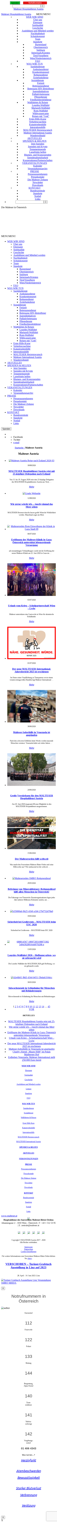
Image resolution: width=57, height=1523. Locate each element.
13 (40, 1006)
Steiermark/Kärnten (40, 52)
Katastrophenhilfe (37, 124)
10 (30, 1006)
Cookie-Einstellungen (28, 1251)
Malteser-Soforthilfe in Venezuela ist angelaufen (31, 733)
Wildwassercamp (41, 113)
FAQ (37, 61)
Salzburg (40, 50)
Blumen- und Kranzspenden (37, 154)
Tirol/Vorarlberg (40, 55)
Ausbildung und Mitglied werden (38, 30)
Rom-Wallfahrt (41, 110)
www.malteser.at (9, 1215)
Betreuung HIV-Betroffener (40, 88)
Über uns (37, 19)
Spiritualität (37, 25)
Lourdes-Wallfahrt (40, 105)
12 (37, 1006)
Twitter (16, 439)
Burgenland (40, 44)
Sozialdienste (37, 80)
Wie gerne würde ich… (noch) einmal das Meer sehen (31, 505)
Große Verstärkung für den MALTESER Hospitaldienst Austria (31, 797)
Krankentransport (40, 72)
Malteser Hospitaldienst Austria (28, 9)
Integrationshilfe (37, 127)
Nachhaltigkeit (38, 33)
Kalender (37, 166)
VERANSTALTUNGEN (34, 163)
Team (37, 39)
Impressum (28, 1247)
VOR (31, 1009)
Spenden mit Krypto (37, 146)
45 (49, 1006)
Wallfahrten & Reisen (37, 102)
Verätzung (28, 1505)
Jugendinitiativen (41, 91)
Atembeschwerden (28, 1471)
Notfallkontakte (35, 3)
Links (37, 199)
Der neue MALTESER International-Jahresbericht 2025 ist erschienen (31, 670)
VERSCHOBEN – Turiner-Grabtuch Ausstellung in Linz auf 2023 (28, 1265)
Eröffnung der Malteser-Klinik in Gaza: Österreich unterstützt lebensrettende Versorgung (31, 542)
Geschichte (37, 28)
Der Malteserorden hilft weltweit (31, 859)
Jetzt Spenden (37, 143)
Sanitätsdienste (38, 66)
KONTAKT (35, 188)
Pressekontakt (37, 177)
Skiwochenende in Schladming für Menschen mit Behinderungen (31, 989)
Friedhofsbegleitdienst (40, 99)
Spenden (15, 3)
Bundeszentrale (37, 190)
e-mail (16, 442)
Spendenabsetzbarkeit (37, 157)
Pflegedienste (40, 97)
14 (43, 1006)
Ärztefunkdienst (40, 77)
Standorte (37, 41)
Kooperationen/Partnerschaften (37, 160)
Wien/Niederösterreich (40, 58)
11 (34, 1006)
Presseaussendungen (37, 174)
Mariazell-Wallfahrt (40, 108)
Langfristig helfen (37, 152)
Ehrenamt (37, 22)
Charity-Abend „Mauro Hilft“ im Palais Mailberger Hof (31, 1053)
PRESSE (34, 171)
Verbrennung (28, 1495)
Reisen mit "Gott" (40, 116)
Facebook (18, 437)
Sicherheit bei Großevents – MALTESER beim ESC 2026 (31, 923)
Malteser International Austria (38, 132)
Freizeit (40, 83)
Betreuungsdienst (40, 86)
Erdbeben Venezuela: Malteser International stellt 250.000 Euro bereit (31, 1058)
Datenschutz (28, 1249)
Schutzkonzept (38, 36)
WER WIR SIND (34, 17)
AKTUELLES (34, 138)
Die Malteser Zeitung (38, 179)
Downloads (37, 185)
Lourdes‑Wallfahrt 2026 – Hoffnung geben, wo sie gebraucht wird (32, 956)
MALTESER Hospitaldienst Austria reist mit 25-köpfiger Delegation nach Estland (32, 472)
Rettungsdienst (41, 75)
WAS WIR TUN (34, 64)
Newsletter (38, 182)
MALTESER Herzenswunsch (37, 130)
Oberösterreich (41, 47)
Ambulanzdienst (40, 69)
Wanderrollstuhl (37, 135)
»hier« (29, 1258)
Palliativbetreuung (40, 94)
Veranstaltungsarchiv (38, 168)
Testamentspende (37, 149)
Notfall (37, 196)
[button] (43, 14)
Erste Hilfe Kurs (29, 1123)
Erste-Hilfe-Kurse (37, 119)
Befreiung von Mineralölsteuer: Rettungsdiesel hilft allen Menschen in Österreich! (31, 890)
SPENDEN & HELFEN (35, 141)
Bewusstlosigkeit (28, 1477)
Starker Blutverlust (28, 1488)
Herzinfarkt (28, 1460)
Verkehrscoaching (37, 121)
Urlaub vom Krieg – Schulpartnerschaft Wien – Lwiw (31, 607)
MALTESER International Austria (28, 1141)
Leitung (28, 1089)
